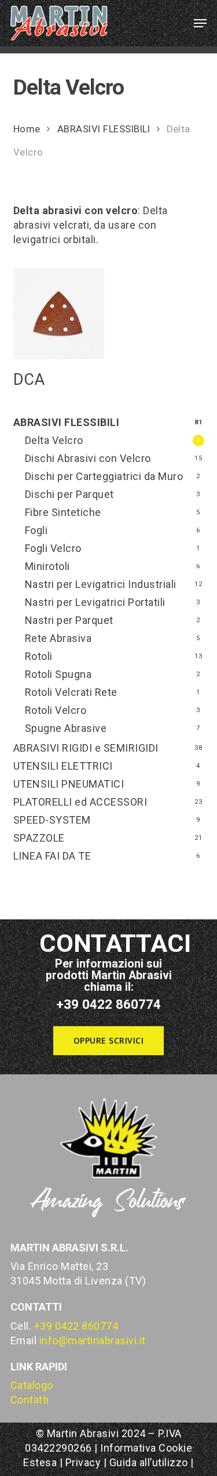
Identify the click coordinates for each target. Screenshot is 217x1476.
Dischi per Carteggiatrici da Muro (104, 476)
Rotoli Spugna (58, 674)
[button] (200, 23)
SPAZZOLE (39, 838)
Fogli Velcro (53, 548)
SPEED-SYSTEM (52, 820)
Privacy (83, 1462)
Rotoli (39, 656)
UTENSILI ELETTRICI (63, 766)
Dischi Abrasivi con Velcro (88, 458)
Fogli (36, 530)
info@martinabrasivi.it (92, 1340)
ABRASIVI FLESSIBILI (103, 129)
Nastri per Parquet (69, 620)
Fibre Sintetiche (63, 512)
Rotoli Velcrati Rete (71, 692)
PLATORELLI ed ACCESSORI (80, 802)
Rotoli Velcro (56, 710)
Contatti (29, 1400)
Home (27, 129)
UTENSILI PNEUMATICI (68, 784)
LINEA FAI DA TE (52, 856)
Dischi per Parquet (69, 494)
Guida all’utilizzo (148, 1462)
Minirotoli (47, 566)
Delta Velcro (54, 440)
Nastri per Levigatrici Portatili (95, 602)
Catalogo (31, 1385)
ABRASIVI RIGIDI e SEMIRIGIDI (86, 748)
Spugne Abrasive (66, 728)
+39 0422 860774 (76, 1326)
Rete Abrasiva (58, 638)
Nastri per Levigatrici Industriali (100, 584)
